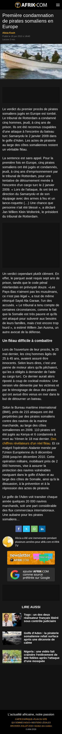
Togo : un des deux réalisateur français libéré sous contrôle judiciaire (41, 618)
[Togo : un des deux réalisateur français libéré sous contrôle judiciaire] (11, 619)
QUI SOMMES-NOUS (20, 723)
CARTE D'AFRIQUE (23, 719)
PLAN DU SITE (40, 719)
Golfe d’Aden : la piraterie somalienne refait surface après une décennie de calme (41, 637)
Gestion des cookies (43, 726)
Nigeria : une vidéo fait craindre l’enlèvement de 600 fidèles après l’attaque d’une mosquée (41, 656)
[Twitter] (26, 529)
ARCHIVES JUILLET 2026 (21, 726)
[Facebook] (18, 529)
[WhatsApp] (34, 529)
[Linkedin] (42, 529)
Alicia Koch (8, 32)
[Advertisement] (31, 95)
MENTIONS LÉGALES (41, 723)
